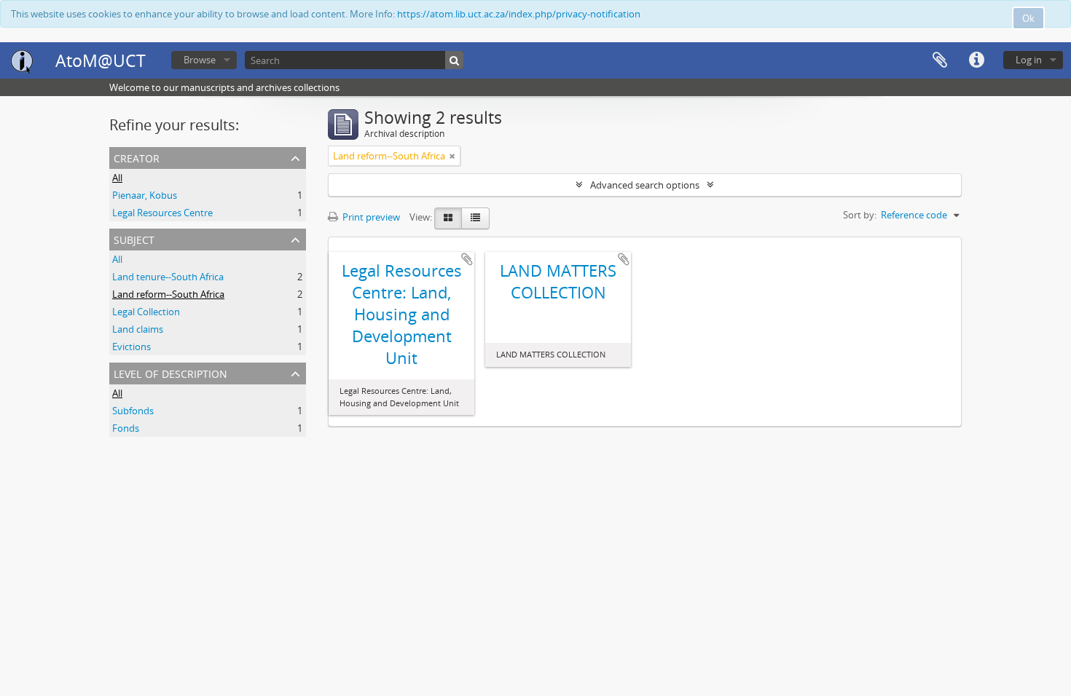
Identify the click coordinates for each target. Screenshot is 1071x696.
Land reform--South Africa (168, 294)
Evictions (131, 346)
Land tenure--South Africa (168, 276)
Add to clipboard (467, 259)
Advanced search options (644, 184)
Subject (134, 238)
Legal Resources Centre (162, 212)
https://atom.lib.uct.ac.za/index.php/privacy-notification (518, 13)
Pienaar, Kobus (144, 195)
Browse (200, 59)
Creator (137, 157)
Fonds (125, 428)
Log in (1029, 59)
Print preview (370, 217)
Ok (1028, 18)
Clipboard (940, 60)
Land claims (137, 329)
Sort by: (859, 214)
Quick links (976, 60)
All (117, 177)
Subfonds (133, 410)
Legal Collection (146, 311)
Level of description (170, 372)
